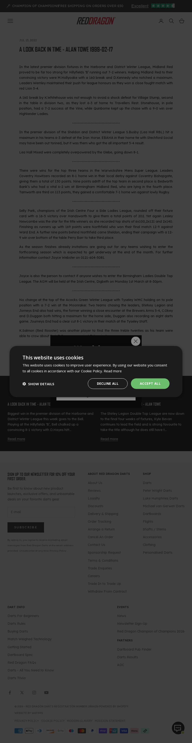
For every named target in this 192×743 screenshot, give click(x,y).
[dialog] (96, 371)
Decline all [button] (107, 383)
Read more (113, 370)
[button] (38, 383)
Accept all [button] (150, 383)
